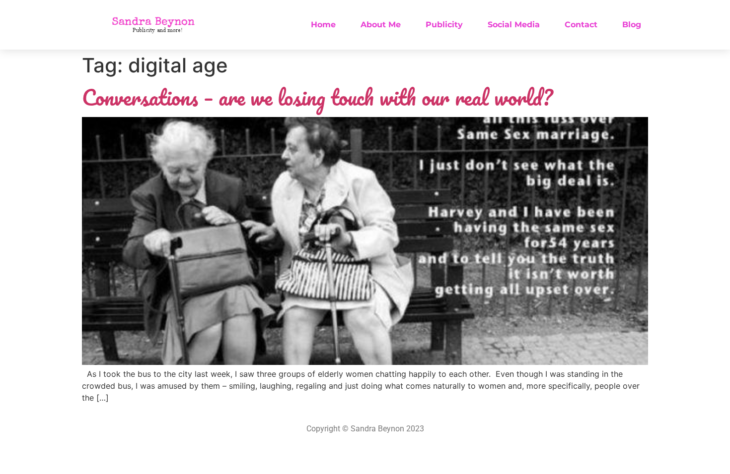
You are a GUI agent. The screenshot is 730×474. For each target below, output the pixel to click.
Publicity (444, 24)
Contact (581, 24)
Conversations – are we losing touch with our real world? (317, 97)
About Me (381, 24)
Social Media (514, 24)
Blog (631, 24)
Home (323, 24)
